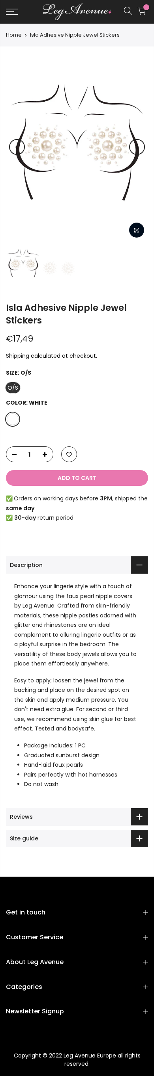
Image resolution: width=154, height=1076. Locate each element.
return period (43, 518)
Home (14, 35)
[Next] (137, 147)
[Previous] (17, 147)
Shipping (17, 356)
